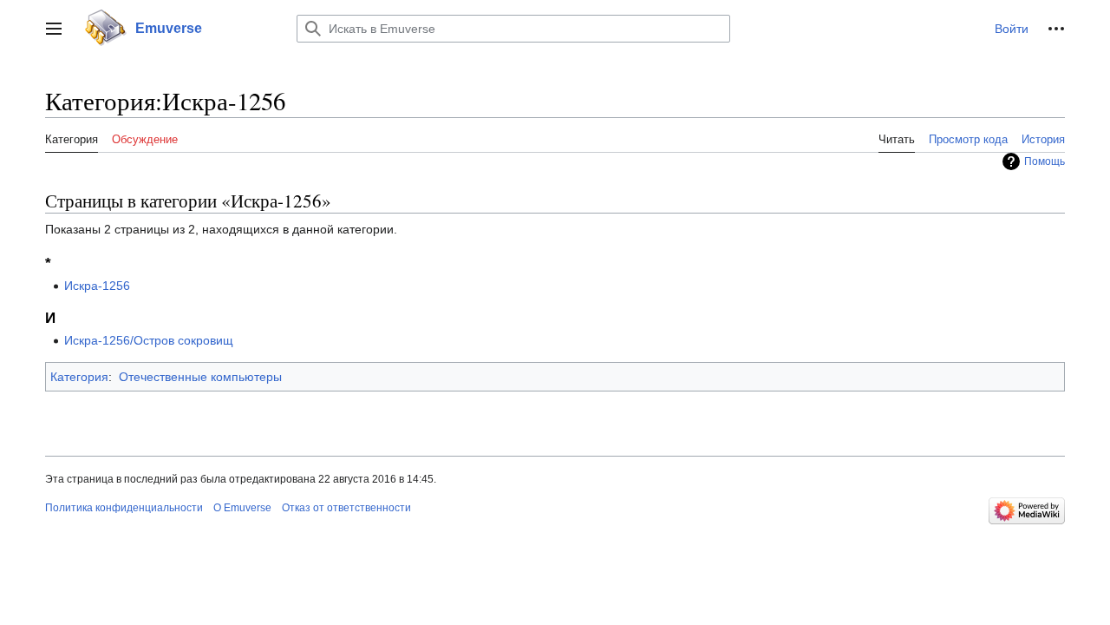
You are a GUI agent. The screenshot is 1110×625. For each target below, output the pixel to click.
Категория (79, 377)
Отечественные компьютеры (200, 377)
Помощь (1044, 161)
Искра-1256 (97, 286)
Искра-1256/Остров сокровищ (148, 340)
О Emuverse (242, 508)
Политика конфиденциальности (124, 508)
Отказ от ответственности (346, 508)
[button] (54, 29)
